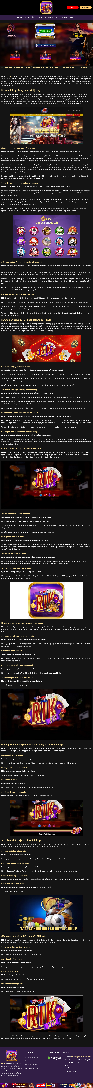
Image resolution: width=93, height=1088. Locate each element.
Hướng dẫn (29, 18)
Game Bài (49, 18)
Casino (40, 18)
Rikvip (19, 18)
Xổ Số (57, 18)
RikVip (3, 1064)
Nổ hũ (64, 18)
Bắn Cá (73, 18)
